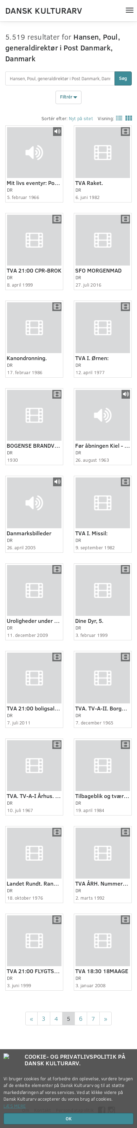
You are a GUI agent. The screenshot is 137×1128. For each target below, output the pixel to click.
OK (69, 1118)
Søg (123, 78)
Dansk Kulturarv (43, 10)
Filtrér (66, 97)
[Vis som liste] (117, 118)
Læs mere (15, 1106)
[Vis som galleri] (127, 118)
